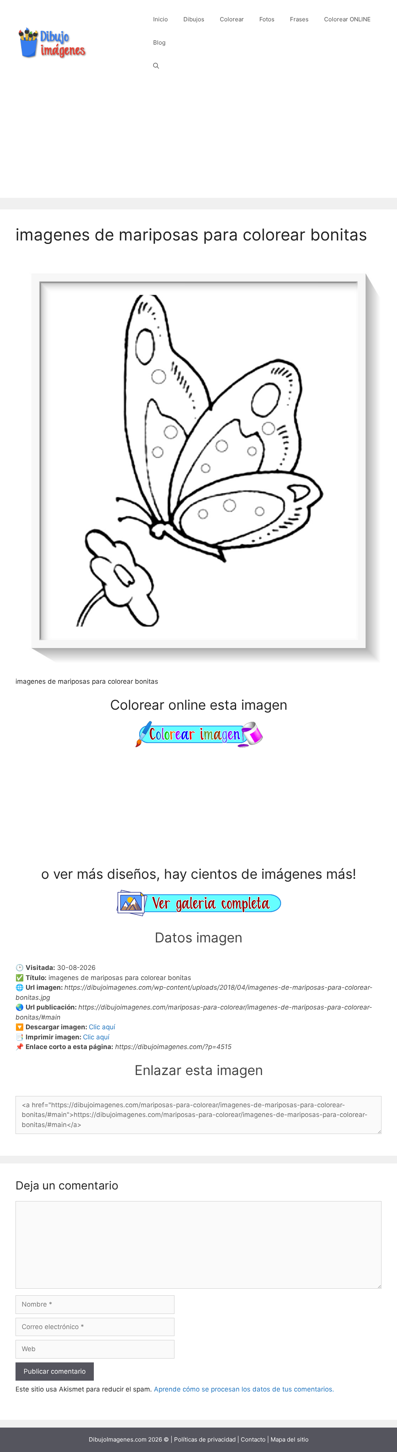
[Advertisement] (198, 143)
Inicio (160, 19)
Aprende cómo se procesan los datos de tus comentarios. (244, 1389)
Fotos (266, 19)
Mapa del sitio (290, 1439)
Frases (299, 19)
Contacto (253, 1439)
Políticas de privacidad (205, 1439)
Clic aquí (102, 1027)
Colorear (232, 19)
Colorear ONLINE (347, 19)
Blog (159, 42)
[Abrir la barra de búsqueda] (156, 66)
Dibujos (193, 19)
